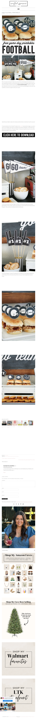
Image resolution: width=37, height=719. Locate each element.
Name (3, 488)
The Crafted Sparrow (18, 5)
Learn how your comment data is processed (24, 501)
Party (12, 456)
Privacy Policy (31, 716)
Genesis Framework (12, 716)
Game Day (11, 456)
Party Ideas (14, 456)
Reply (4, 472)
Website (3, 495)
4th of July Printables (13, 426)
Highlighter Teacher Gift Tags (30, 426)
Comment (3, 480)
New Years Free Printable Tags (25, 426)
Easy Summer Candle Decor (19, 426)
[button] (14, 711)
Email (3, 491)
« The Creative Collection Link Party (8, 458)
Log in (18, 717)
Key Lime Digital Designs (24, 716)
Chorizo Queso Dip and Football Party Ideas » (26, 459)
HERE (21, 126)
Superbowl (17, 456)
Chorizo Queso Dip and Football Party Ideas (4, 427)
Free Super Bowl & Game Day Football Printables (9, 427)
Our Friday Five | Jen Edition (8, 465)
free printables (6, 455)
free (5, 456)
